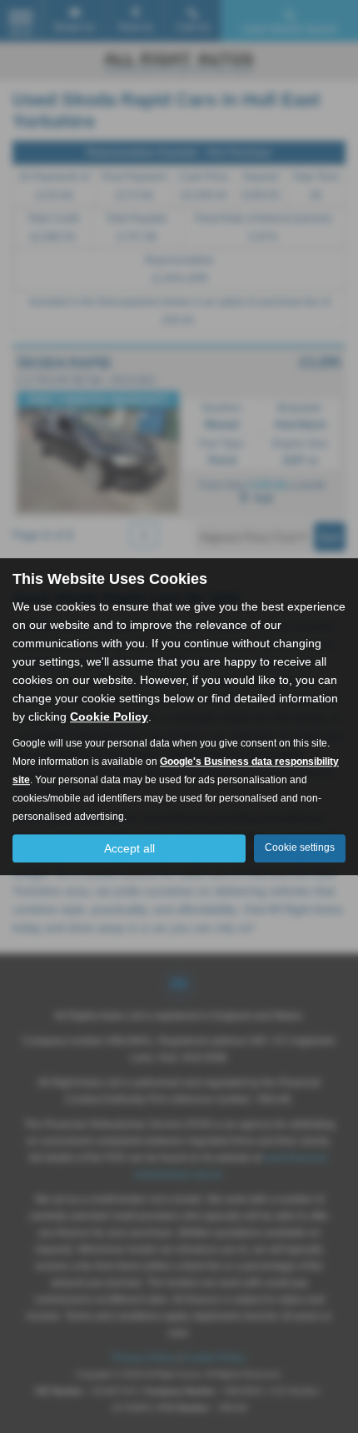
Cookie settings (300, 847)
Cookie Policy (109, 716)
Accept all (129, 848)
